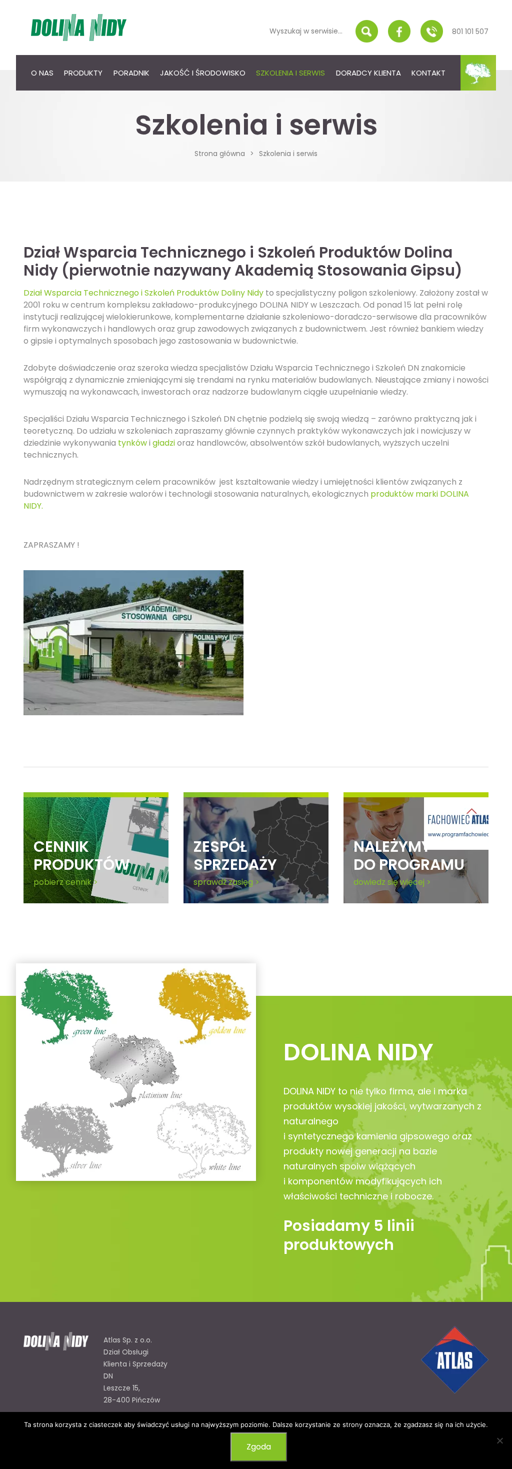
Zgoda (258, 1446)
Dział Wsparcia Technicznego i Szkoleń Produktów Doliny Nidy (144, 293)
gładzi (163, 443)
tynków (132, 443)
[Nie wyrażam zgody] (499, 1440)
